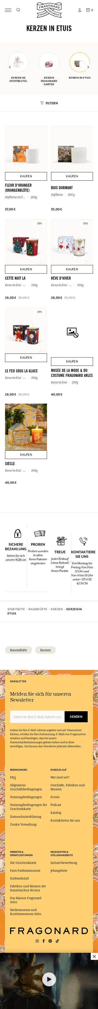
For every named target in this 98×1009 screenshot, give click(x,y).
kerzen (45, 650)
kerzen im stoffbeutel (18, 79)
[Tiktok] (57, 941)
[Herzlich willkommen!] (49, 9)
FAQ (13, 777)
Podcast (56, 805)
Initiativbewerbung (64, 863)
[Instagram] (37, 941)
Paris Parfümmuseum (25, 870)
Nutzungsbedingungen (26, 797)
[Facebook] (43, 941)
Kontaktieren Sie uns (65, 820)
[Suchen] (18, 10)
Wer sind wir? (60, 777)
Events (55, 797)
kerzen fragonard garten (49, 81)
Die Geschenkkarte (23, 863)
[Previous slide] (10, 67)
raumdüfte (18, 650)
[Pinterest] (50, 941)
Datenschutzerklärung (25, 817)
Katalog (56, 813)
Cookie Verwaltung (23, 824)
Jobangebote (59, 870)
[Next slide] (87, 67)
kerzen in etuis (80, 77)
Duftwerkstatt (19, 878)
